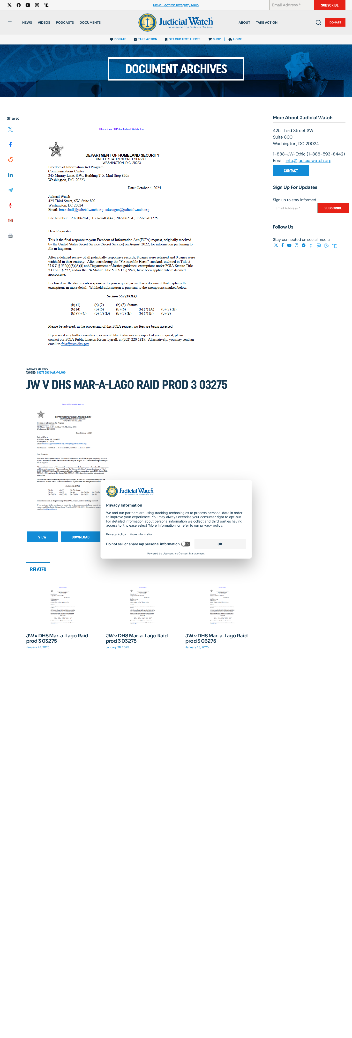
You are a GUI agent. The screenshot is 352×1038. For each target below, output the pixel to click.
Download (81, 537)
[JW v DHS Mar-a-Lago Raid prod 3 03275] (63, 606)
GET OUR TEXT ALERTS (184, 39)
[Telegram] (304, 245)
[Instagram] (297, 245)
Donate (335, 22)
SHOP (217, 39)
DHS (47, 372)
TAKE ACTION (147, 39)
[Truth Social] (334, 245)
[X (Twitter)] (276, 245)
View (42, 537)
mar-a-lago (58, 372)
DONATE (120, 39)
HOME (237, 39)
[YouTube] (290, 245)
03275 (41, 372)
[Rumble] (327, 245)
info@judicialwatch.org (308, 160)
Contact (291, 170)
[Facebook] (283, 245)
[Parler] (319, 245)
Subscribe (330, 5)
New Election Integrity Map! (176, 5)
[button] (10, 22)
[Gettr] (311, 245)
